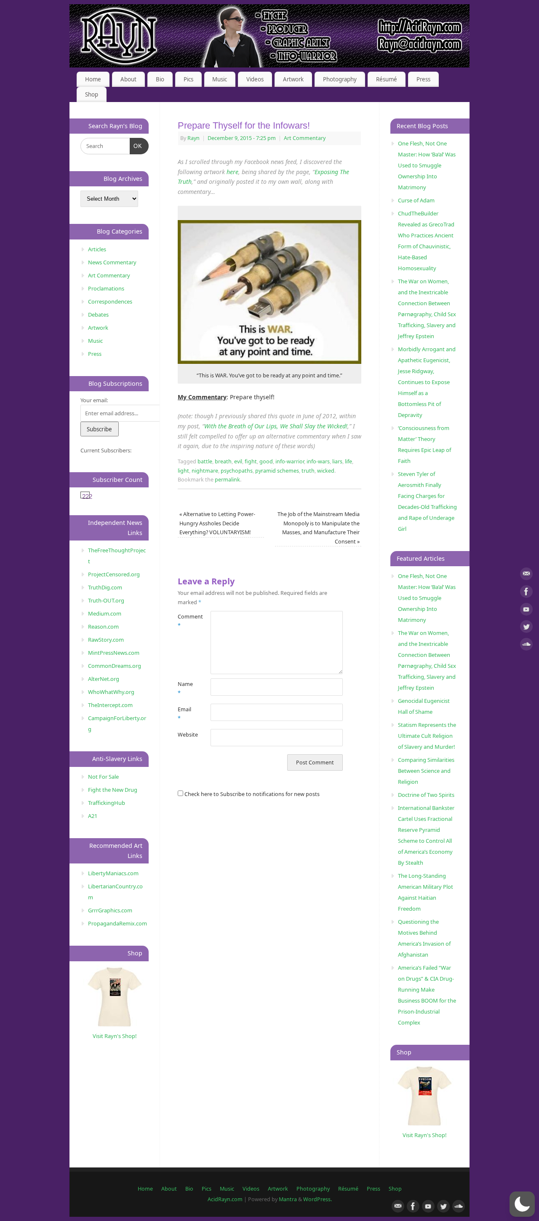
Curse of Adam (416, 200)
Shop (91, 94)
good (266, 461)
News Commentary (112, 262)
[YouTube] (526, 611)
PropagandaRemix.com (117, 923)
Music (219, 79)
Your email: (94, 400)
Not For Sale (103, 776)
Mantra (288, 1199)
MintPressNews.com (113, 652)
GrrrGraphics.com (110, 910)
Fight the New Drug (112, 789)
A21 (92, 816)
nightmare (205, 470)
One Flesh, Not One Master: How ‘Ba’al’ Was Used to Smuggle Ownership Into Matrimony (427, 165)
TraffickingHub (106, 803)
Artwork (293, 79)
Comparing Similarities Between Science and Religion (426, 770)
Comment (186, 621)
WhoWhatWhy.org (111, 692)
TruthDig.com (105, 587)
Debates (98, 314)
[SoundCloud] (526, 646)
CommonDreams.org (114, 666)
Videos (255, 79)
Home (93, 79)
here (232, 172)
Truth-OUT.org (106, 600)
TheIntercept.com (110, 705)
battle (204, 461)
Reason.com (103, 626)
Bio (160, 79)
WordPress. (317, 1199)
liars (337, 461)
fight (251, 461)
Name (185, 688)
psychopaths (237, 470)
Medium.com (104, 613)
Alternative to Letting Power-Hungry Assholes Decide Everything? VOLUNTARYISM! (217, 523)
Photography (340, 79)
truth (308, 470)
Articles (97, 249)
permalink (227, 479)
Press (423, 79)
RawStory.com (106, 639)
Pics (188, 79)
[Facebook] (526, 593)
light (183, 470)
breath (223, 461)
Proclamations (106, 288)
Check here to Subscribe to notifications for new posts (251, 794)
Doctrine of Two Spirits (426, 795)
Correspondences (110, 301)
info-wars (318, 461)
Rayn (193, 138)
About (128, 79)
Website (186, 734)
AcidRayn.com (225, 1199)
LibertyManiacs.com (113, 873)
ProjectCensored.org (114, 574)
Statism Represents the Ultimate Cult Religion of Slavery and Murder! (427, 735)
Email (184, 714)
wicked (325, 470)
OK (136, 146)
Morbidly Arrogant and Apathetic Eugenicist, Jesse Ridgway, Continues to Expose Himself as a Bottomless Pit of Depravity (427, 382)
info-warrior (289, 461)
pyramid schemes (277, 470)
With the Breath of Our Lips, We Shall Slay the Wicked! (275, 426)
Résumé (386, 79)
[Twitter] (526, 628)
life (348, 461)
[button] (522, 1204)
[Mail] (526, 575)
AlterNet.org (103, 679)
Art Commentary (305, 138)
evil (238, 461)
